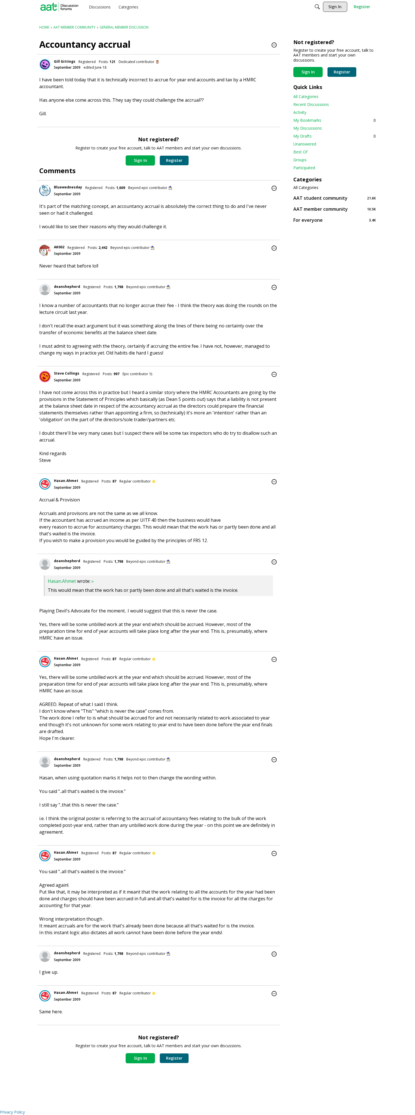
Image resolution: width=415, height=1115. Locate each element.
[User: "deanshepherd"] (45, 289)
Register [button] (174, 160)
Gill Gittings (64, 61)
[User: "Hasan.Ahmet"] (45, 484)
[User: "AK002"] (45, 250)
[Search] (317, 7)
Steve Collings (66, 373)
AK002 (59, 247)
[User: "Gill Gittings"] (45, 64)
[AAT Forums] (59, 6)
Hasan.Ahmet (66, 480)
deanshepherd (67, 286)
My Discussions (307, 128)
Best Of (300, 152)
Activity (299, 112)
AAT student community (334, 198)
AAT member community (334, 209)
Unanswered (304, 144)
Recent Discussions (311, 104)
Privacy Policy (12, 1112)
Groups (300, 159)
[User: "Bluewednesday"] (45, 190)
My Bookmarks (334, 120)
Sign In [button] (140, 160)
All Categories (305, 96)
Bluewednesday (68, 187)
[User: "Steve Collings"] (45, 376)
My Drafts (334, 136)
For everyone (334, 220)
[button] (274, 45)
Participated (304, 167)
